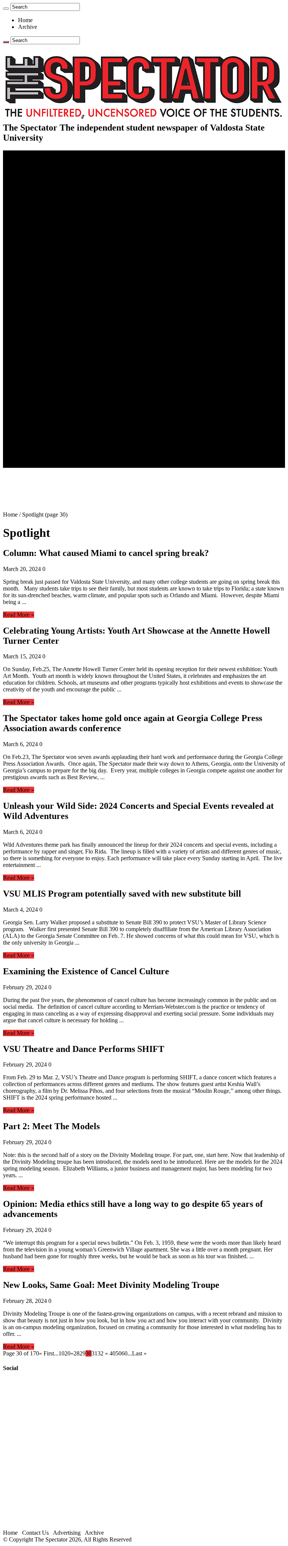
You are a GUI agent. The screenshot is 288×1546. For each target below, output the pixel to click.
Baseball (43, 295)
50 (119, 1353)
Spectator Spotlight (55, 261)
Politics (41, 180)
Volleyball (45, 329)
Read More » (18, 614)
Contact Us (46, 437)
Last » (139, 1353)
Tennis (41, 343)
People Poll (46, 207)
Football (42, 288)
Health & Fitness (53, 275)
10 (61, 1353)
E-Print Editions (37, 160)
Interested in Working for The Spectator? (81, 457)
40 (113, 1353)
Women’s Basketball (57, 309)
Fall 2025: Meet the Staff (62, 444)
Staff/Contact (33, 430)
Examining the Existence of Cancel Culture (86, 971)
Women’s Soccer (53, 322)
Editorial (43, 201)
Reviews (43, 363)
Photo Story (47, 410)
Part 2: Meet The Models (51, 1126)
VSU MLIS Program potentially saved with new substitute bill (122, 893)
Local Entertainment (57, 376)
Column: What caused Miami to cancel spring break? (106, 553)
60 (125, 1353)
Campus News (50, 241)
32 (101, 1353)
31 (95, 1353)
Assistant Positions (55, 451)
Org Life (43, 255)
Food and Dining (53, 248)
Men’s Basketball (53, 302)
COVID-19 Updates (57, 187)
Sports (25, 268)
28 (77, 1353)
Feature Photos (50, 403)
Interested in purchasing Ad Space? (74, 464)
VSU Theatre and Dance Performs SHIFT (83, 1049)
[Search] (6, 9)
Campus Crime (51, 174)
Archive (27, 27)
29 (83, 1353)
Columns (43, 214)
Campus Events (51, 234)
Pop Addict (46, 370)
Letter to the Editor (55, 221)
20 (67, 1353)
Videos (41, 383)
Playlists (42, 390)
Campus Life (33, 228)
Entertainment (34, 349)
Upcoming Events (39, 424)
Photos (26, 397)
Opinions (29, 194)
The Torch (30, 417)
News (25, 167)
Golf (38, 336)
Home (25, 20)
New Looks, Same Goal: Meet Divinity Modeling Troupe (111, 1285)
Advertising (67, 1532)
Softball (42, 316)
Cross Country (50, 282)
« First (46, 1353)
